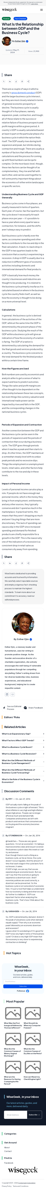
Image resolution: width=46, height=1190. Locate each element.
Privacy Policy (6, 1186)
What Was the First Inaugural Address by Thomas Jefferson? (13, 1025)
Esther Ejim (20, 41)
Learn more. (34, 4)
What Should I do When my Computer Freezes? (32, 1025)
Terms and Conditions (20, 1186)
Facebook (8, 1163)
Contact (8, 1151)
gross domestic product (23, 92)
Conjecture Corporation (26, 1183)
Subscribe (23, 986)
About (7, 1147)
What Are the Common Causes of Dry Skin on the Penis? (33, 1051)
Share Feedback (35, 707)
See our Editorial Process (14, 707)
